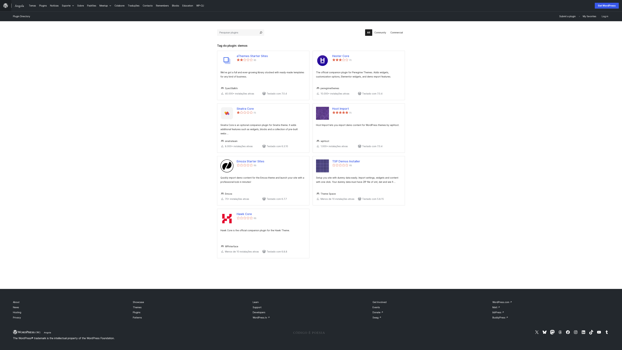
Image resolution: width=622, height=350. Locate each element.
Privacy (17, 317)
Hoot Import (340, 108)
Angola (47, 332)
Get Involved (379, 302)
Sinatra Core (245, 108)
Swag (377, 317)
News (16, 307)
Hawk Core (244, 214)
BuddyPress (500, 317)
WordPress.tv (261, 317)
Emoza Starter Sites (250, 161)
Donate (378, 312)
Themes (137, 307)
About (16, 302)
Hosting (17, 312)
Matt (496, 307)
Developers (259, 312)
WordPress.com (502, 302)
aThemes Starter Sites (252, 56)
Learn (256, 302)
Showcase (138, 302)
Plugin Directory (21, 16)
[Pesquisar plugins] (261, 32)
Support (257, 307)
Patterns (137, 317)
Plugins (136, 312)
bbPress (498, 312)
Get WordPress (607, 5)
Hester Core (340, 56)
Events (376, 307)
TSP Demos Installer (346, 161)
